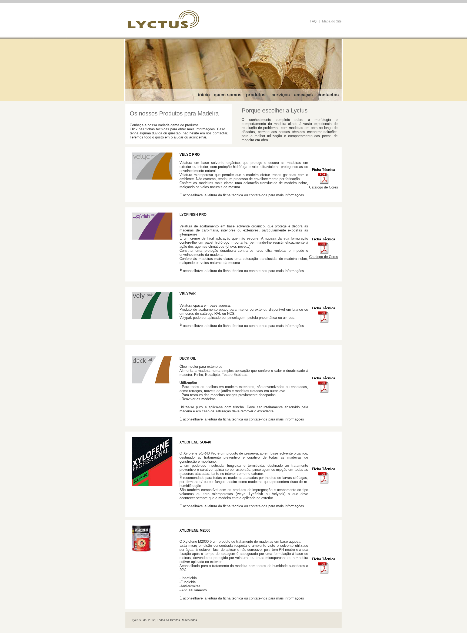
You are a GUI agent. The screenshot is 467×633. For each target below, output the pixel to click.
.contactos (327, 94)
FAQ (313, 21)
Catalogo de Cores (323, 187)
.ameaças (303, 94)
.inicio (203, 94)
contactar (220, 133)
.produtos (255, 94)
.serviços (280, 94)
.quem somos (226, 94)
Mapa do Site (332, 21)
